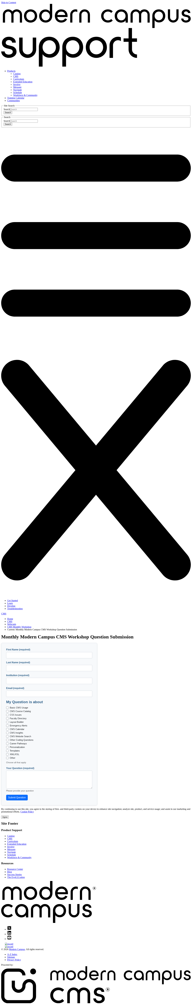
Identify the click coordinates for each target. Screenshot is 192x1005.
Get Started (12, 600)
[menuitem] (99, 83)
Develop (11, 606)
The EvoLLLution (16, 877)
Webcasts (11, 624)
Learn (10, 603)
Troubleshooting (15, 608)
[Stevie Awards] (96, 944)
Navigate (17, 90)
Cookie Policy (27, 811)
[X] (9, 929)
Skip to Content (8, 2)
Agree (5, 817)
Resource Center (15, 869)
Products (11, 71)
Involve (16, 84)
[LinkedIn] (9, 934)
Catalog (17, 73)
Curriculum (18, 79)
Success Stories (14, 874)
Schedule (17, 92)
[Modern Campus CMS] (96, 1002)
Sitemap (11, 957)
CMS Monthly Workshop (19, 627)
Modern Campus (17, 949)
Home (10, 619)
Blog (9, 872)
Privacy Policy (14, 959)
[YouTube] (9, 939)
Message (17, 87)
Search (7, 109)
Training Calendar (15, 98)
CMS (15, 76)
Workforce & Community (25, 95)
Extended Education (22, 81)
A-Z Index (12, 954)
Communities (13, 100)
